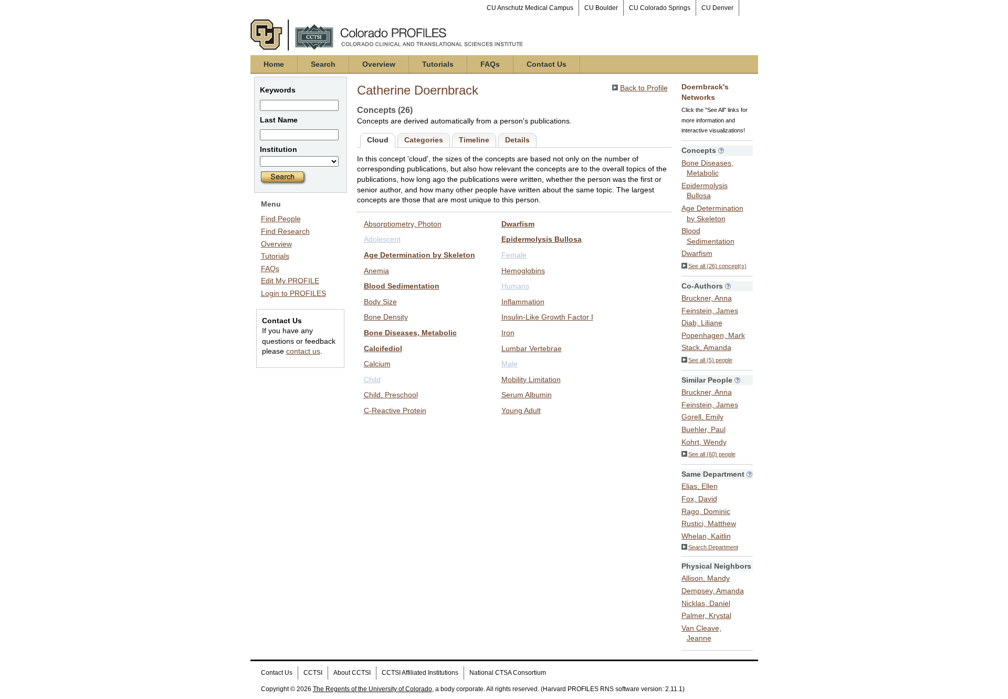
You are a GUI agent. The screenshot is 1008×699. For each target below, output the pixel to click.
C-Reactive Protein (395, 410)
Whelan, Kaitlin (706, 536)
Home (274, 64)
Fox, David (699, 499)
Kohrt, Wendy (704, 442)
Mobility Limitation (531, 379)
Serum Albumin (526, 394)
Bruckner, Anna (706, 298)
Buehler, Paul (703, 429)
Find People (281, 218)
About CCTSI (352, 672)
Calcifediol (383, 348)
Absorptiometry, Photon (403, 224)
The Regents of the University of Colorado (372, 689)
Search (323, 64)
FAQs (490, 64)
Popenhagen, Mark (713, 335)
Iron (507, 332)
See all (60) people (712, 454)
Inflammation (522, 301)
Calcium (377, 363)
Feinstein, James (709, 310)
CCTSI (312, 672)
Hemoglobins (523, 270)
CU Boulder (601, 8)
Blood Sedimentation (401, 286)
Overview (378, 64)
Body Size (380, 301)
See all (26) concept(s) (717, 266)
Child (372, 379)
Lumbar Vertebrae (531, 348)
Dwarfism (517, 224)
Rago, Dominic (705, 511)
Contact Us (546, 64)
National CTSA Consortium (507, 672)
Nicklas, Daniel (705, 603)
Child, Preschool (391, 394)
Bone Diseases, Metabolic (410, 332)
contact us (303, 351)
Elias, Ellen (699, 486)
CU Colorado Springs (659, 8)
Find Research (285, 231)
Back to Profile (644, 88)
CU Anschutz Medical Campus (530, 8)
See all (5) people (710, 360)
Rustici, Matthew (708, 523)
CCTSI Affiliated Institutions (420, 672)
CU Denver (717, 8)
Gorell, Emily (702, 417)
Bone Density (386, 317)
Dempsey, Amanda (712, 591)
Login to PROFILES (293, 293)
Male (509, 363)
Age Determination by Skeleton (419, 255)
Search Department (713, 547)
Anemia (376, 270)
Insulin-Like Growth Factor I (547, 317)
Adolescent (382, 239)
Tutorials (438, 64)
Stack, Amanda (706, 347)
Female (514, 255)
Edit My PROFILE (290, 280)
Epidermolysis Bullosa (541, 239)
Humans (515, 286)
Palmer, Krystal (706, 615)
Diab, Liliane (701, 322)
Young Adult (521, 410)
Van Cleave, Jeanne (701, 633)
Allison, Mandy (705, 578)
